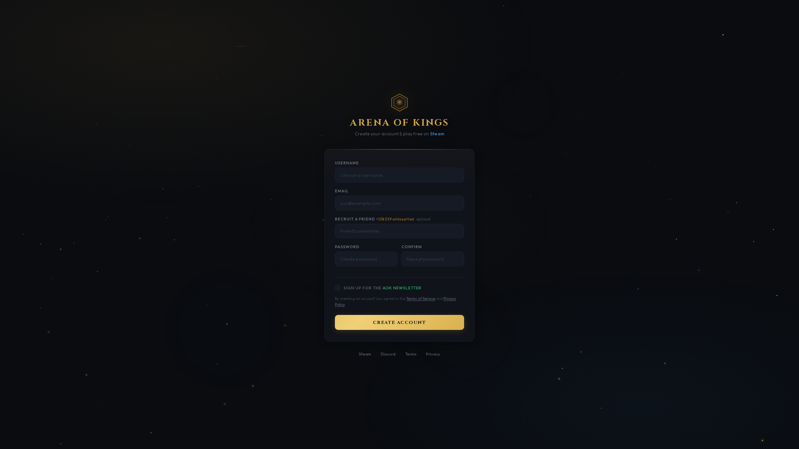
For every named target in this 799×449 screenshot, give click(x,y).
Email (342, 191)
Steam (437, 134)
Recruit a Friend (382, 219)
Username (347, 163)
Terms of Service (420, 298)
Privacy (433, 353)
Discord (388, 353)
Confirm (411, 246)
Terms (410, 353)
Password (347, 246)
